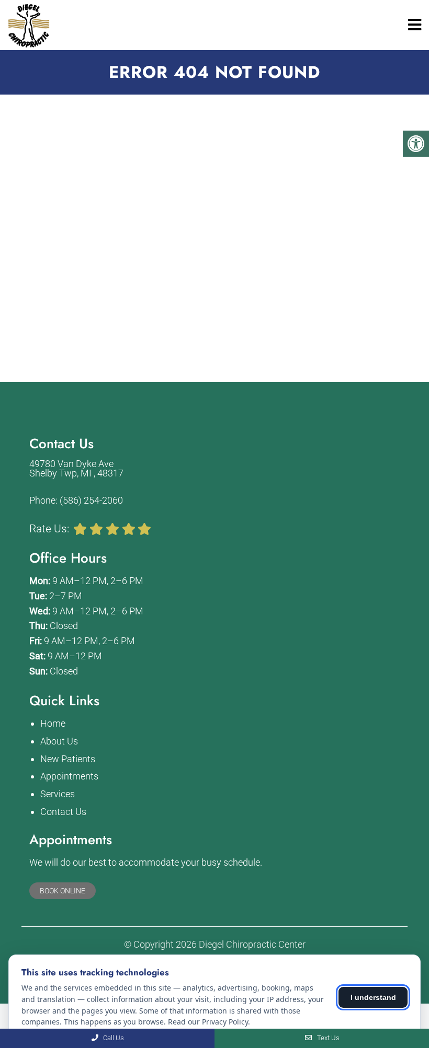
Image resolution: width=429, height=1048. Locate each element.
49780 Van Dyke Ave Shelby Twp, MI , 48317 (76, 468)
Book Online (62, 891)
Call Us (112, 1038)
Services (57, 793)
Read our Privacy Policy (208, 1022)
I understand (373, 997)
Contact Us (63, 811)
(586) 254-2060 (91, 500)
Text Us (327, 1038)
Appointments (69, 776)
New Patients (67, 758)
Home (52, 723)
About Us (59, 741)
